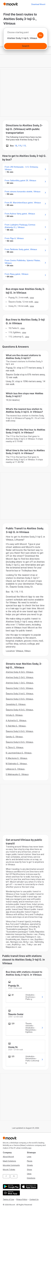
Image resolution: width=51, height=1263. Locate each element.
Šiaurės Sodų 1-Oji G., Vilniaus (19, 688)
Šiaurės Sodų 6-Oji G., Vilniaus (19, 742)
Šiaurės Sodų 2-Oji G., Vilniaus (19, 699)
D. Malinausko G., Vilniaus (17, 774)
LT (6, 1176)
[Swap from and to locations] (40, 35)
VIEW (32, 297)
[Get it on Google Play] (11, 1186)
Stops (29, 1169)
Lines (29, 1157)
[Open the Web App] (11, 1192)
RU (14, 1176)
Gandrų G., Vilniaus (14, 737)
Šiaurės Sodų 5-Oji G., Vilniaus (19, 731)
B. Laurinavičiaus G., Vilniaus (18, 753)
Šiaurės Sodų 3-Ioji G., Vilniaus (19, 693)
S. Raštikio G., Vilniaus (16, 726)
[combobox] (25, 33)
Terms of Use (8, 1199)
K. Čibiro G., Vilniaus (14, 747)
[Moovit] (10, 4)
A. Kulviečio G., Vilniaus (16, 720)
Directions (31, 1178)
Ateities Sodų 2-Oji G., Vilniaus (19, 677)
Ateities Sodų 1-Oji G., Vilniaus (19, 683)
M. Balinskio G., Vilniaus (16, 763)
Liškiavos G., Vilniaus (15, 769)
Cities (29, 1174)
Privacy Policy (21, 1199)
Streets (30, 1165)
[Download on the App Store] (29, 1186)
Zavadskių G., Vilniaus (16, 704)
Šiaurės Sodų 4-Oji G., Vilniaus (19, 710)
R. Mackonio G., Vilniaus (16, 758)
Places (29, 1161)
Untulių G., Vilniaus (14, 715)
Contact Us (34, 1199)
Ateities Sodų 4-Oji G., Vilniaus (19, 672)
